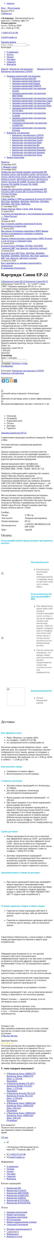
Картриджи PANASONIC (19, 1203)
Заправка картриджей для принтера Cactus (32, 98)
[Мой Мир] (15, 381)
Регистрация (14, 8)
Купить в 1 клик (20, 363)
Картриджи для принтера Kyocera (28, 147)
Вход (3, 8)
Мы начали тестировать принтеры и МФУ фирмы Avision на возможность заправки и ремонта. (24, 232)
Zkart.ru (4, 69)
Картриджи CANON (16, 1190)
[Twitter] (7, 381)
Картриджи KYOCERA (18, 1200)
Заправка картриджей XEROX (26, 86)
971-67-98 (9, 32)
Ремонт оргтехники (16, 1214)
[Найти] (28, 45)
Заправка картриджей (17, 1212)
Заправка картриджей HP (24, 78)
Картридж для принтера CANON (17, 71)
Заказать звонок (8, 42)
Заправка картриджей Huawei (26, 81)
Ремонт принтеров (15, 157)
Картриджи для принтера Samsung (28, 152)
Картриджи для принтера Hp (25, 145)
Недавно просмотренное (19, 1229)
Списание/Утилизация (17, 1224)
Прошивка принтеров (17, 1217)
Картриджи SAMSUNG (18, 1195)
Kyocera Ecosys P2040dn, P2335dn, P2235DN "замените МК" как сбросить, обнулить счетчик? (24, 247)
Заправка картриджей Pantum (26, 83)
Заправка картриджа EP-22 (13, 433)
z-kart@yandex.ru (9, 37)
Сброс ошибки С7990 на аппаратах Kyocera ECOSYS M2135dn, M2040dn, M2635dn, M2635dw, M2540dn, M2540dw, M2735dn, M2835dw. (26, 201)
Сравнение (13, 1231)
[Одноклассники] (11, 381)
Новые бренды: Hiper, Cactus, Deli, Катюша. (21, 209)
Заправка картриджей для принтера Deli (31, 103)
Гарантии (11, 62)
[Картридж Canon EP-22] (24, 281)
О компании (12, 52)
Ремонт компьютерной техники (22, 1222)
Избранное (13, 1234)
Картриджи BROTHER (18, 1193)
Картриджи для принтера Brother (27, 137)
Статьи (4, 219)
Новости (5, 162)
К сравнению (7, 268)
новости (10, 3)
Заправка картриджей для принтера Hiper (31, 105)
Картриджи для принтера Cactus (27, 140)
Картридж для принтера (21, 69)
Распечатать (20, 268)
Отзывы (10, 1169)
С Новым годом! (9, 167)
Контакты (11, 64)
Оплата (10, 57)
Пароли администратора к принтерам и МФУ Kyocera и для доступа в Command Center (26, 239)
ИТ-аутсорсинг (14, 1219)
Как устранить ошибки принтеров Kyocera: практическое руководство (21, 224)
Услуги (10, 54)
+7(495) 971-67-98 (17, 1154)
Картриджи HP (14, 1188)
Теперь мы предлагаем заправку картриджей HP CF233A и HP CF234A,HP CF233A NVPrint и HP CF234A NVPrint (24, 191)
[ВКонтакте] (3, 381)
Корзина (14, 1236)
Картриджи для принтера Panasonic (29, 150)
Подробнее (12, 1081)
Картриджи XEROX (16, 1198)
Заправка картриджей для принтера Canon (32, 101)
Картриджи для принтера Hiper (27, 142)
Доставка (11, 59)
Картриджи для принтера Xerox (27, 155)
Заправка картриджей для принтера (23, 76)
